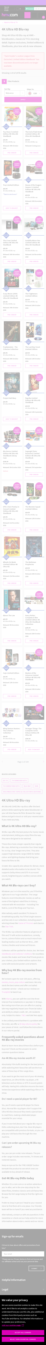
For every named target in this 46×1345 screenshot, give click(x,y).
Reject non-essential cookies (23, 1339)
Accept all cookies (23, 1332)
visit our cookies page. (11, 1325)
